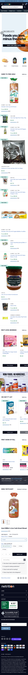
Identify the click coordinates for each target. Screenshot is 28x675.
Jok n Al (3, 292)
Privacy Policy (4, 656)
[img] (3, 522)
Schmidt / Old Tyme (5, 104)
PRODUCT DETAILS (22, 489)
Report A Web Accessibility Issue (11, 616)
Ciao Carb (12, 116)
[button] (23, 4)
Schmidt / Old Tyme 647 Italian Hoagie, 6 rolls (17, 193)
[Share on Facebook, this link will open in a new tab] (18, 578)
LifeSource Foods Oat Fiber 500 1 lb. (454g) (12, 168)
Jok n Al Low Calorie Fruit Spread (9, 294)
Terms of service (10, 656)
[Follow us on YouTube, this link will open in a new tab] (10, 639)
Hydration (19, 10)
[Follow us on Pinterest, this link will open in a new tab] (7, 639)
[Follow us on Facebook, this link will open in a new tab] (2, 639)
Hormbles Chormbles (15, 315)
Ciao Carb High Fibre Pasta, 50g (18, 117)
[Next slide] (26, 33)
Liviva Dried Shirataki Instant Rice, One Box (9, 419)
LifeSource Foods (5, 166)
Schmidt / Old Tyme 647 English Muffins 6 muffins (13, 231)
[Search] (25, 7)
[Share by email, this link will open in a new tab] (26, 578)
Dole (4, 350)
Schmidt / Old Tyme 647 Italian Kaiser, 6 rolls (17, 256)
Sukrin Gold (13, 305)
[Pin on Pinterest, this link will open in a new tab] (21, 578)
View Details (10, 365)
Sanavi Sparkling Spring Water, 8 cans (18, 243)
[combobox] (12, 7)
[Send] (25, 560)
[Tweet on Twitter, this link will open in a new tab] (23, 578)
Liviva (4, 417)
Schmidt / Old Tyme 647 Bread (8, 106)
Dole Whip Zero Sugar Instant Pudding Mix (10, 352)
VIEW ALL (24, 74)
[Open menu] (2, 4)
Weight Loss (12, 10)
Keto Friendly (4, 10)
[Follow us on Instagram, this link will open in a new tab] (5, 639)
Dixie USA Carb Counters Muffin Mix (18, 180)
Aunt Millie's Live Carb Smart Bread (14, 528)
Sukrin (11, 303)
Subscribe (5, 628)
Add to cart (10, 432)
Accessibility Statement (19, 656)
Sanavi (11, 240)
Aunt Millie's (4, 534)
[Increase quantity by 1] (10, 554)
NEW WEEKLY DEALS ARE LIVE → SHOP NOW (14, 1)
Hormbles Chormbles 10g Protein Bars (18, 317)
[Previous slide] (2, 33)
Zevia (4, 459)
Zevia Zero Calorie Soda (9, 461)
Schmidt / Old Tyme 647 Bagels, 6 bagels (18, 129)
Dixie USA (12, 177)
